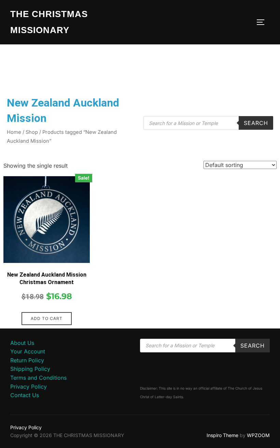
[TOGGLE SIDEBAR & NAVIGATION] (263, 22)
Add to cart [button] (46, 318)
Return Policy (27, 360)
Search (256, 123)
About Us (22, 342)
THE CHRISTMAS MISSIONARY (49, 22)
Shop (32, 132)
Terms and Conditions (38, 377)
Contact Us (24, 395)
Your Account (27, 351)
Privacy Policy (28, 386)
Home (14, 132)
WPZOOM (258, 435)
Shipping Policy (30, 368)
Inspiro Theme (222, 435)
